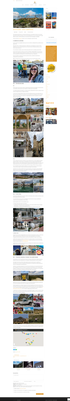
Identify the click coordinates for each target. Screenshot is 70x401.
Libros (46, 80)
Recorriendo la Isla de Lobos (49, 60)
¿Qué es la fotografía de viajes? (50, 56)
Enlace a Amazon (49, 117)
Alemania (47, 86)
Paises (46, 85)
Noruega (47, 89)
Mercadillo (47, 81)
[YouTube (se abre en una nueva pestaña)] (56, 0)
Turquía (46, 93)
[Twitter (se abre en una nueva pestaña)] (54, 0)
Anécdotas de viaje (48, 76)
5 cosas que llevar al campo (49, 59)
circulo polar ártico (25, 241)
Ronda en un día (18, 368)
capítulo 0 (20, 38)
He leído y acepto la (20, 388)
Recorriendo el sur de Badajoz (28, 368)
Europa (14, 0)
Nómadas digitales (48, 84)
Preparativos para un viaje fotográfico (50, 53)
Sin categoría (47, 97)
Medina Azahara (38, 368)
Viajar (46, 98)
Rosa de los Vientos (48, 94)
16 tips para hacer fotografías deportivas (51, 49)
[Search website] (48, 5)
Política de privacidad (23, 388)
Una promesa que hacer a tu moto (50, 57)
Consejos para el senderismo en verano (51, 52)
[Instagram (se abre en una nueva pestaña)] (55, 0)
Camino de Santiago (48, 77)
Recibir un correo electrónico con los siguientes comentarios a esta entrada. (25, 390)
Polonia (46, 90)
